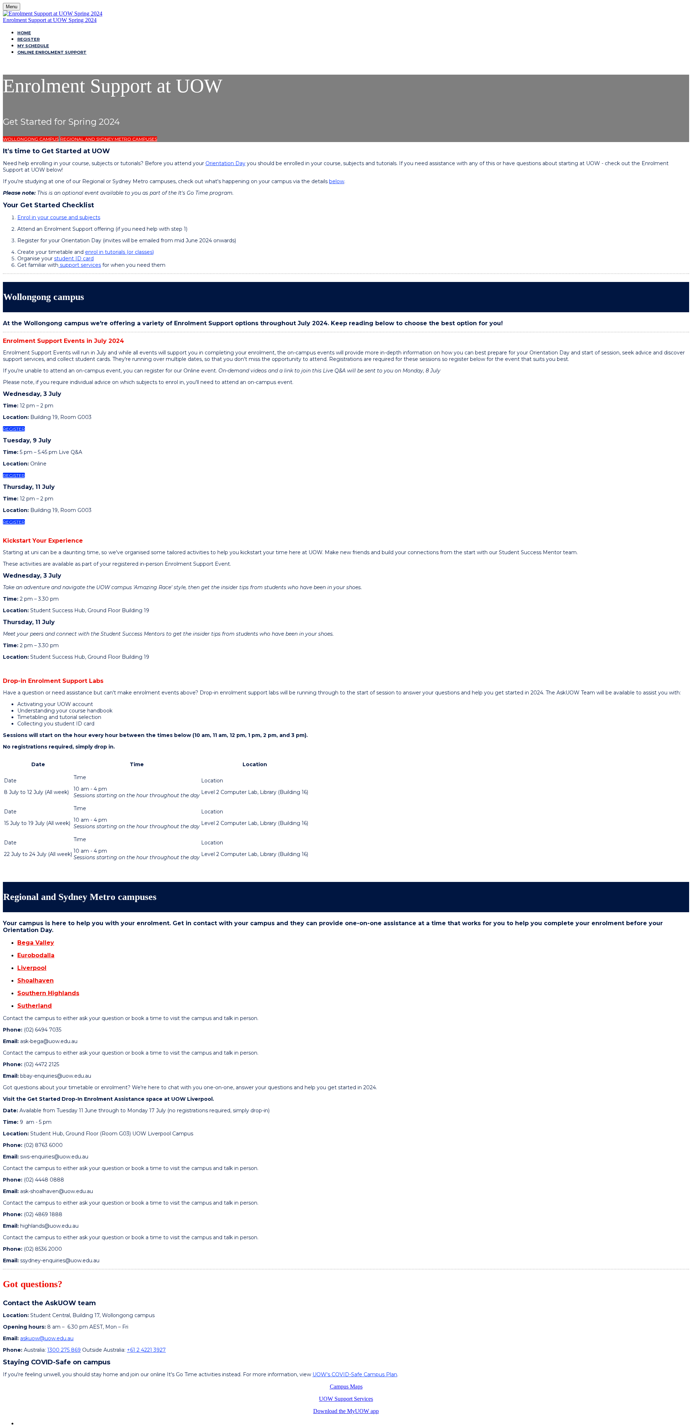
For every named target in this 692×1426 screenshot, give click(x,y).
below (336, 181)
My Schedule (33, 45)
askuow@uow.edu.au (47, 1338)
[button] (31, 139)
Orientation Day (225, 163)
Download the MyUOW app (346, 1411)
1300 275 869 (64, 1350)
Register (28, 39)
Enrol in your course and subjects (58, 217)
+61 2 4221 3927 (146, 1350)
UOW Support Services (346, 1399)
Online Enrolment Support (51, 52)
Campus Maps (346, 1386)
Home (24, 32)
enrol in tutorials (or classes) (119, 252)
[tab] (353, 942)
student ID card (74, 258)
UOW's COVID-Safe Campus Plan (354, 1374)
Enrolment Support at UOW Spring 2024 (50, 20)
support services (79, 265)
